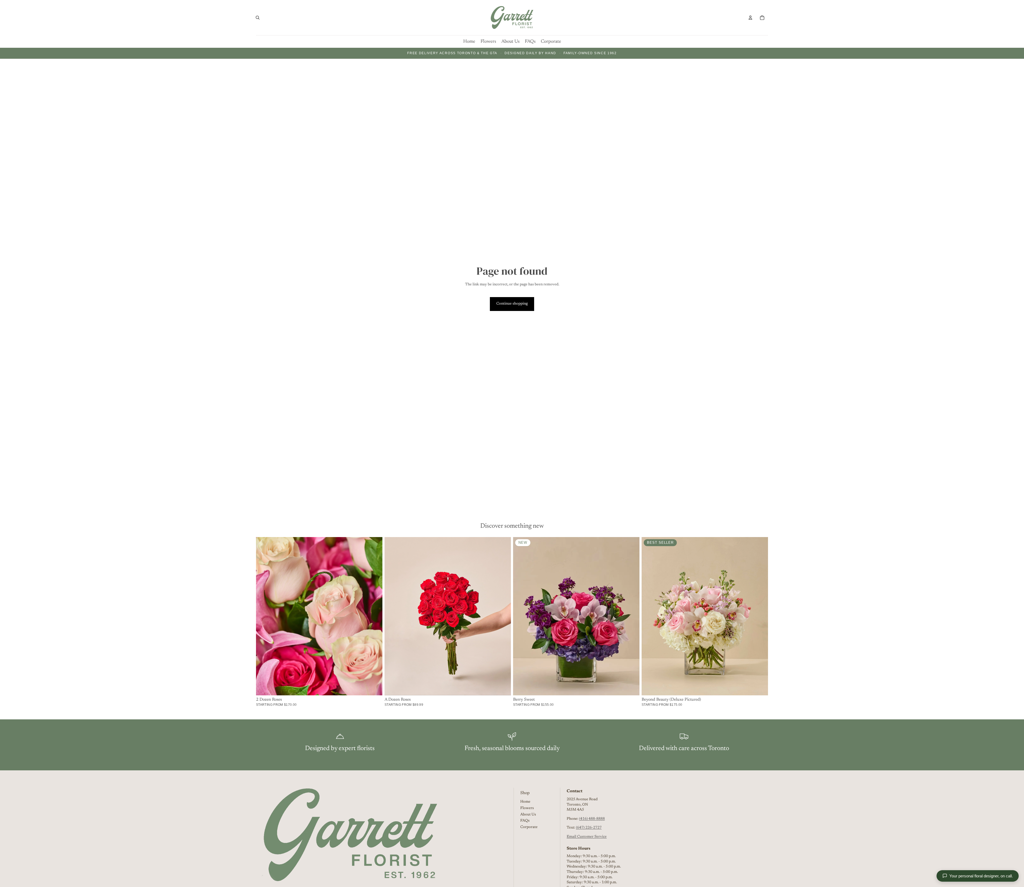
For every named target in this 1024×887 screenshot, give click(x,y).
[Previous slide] (521, 616)
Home (525, 802)
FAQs (525, 821)
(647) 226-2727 (589, 828)
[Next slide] (631, 616)
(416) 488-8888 (592, 819)
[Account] (750, 17)
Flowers (527, 808)
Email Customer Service (587, 837)
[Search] (257, 17)
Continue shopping (512, 304)
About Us (528, 814)
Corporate (529, 827)
